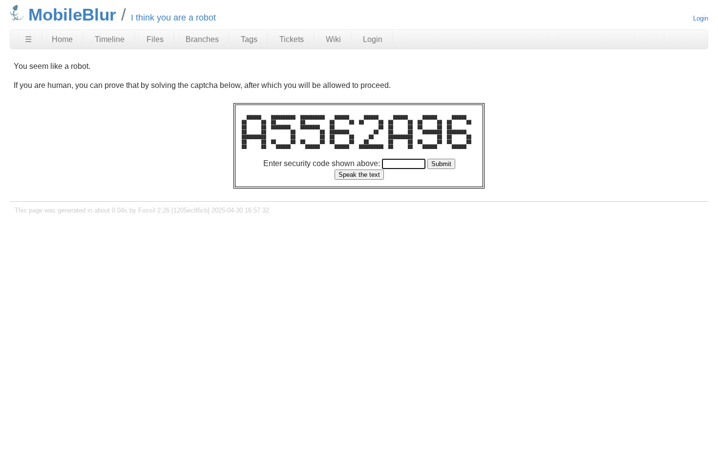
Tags (249, 39)
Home (62, 39)
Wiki (333, 39)
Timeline (110, 39)
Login (700, 18)
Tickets (291, 39)
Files (155, 39)
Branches (202, 39)
